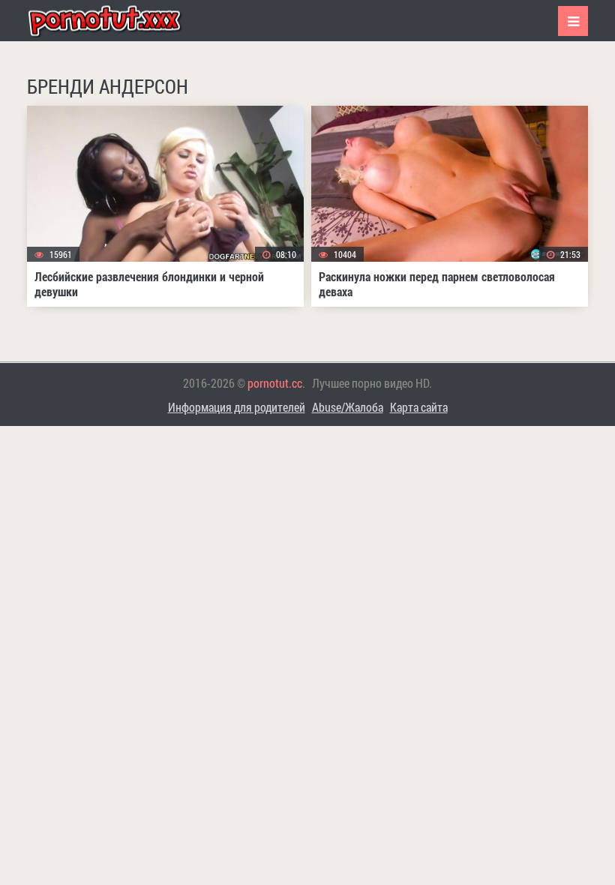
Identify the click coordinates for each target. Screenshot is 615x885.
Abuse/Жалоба (347, 407)
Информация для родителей (236, 407)
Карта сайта (419, 407)
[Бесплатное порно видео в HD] (117, 21)
